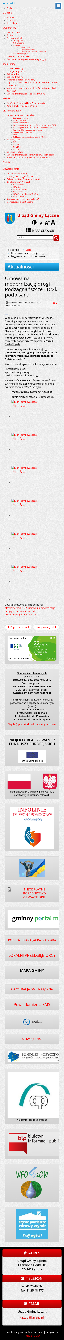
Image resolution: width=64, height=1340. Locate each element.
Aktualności (8, 3)
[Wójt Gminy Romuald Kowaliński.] (27, 548)
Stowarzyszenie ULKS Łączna (20, 202)
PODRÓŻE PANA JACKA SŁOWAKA (32, 940)
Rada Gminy (8, 63)
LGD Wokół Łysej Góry (17, 173)
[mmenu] (58, 5)
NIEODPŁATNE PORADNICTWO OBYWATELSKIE (34, 893)
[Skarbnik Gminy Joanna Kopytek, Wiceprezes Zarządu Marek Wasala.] (27, 449)
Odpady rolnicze (19, 120)
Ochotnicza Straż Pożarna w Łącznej (23, 179)
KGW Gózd (17, 187)
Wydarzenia (12, 8)
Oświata (16, 45)
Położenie (11, 20)
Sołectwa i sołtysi (15, 152)
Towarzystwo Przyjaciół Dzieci (20, 176)
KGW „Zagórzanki (20, 191)
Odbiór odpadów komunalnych (21, 115)
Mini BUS (17, 147)
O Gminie (7, 12)
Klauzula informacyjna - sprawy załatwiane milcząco (30, 154)
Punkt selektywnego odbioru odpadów (28, 130)
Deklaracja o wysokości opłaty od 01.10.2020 (30, 137)
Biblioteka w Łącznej (21, 54)
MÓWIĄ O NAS (32, 1039)
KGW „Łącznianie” (20, 189)
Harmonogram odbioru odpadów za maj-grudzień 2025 (34, 125)
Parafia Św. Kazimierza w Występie (23, 106)
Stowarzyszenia (10, 168)
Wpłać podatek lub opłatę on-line (32, 724)
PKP (14, 142)
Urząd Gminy (9, 27)
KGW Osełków (18, 184)
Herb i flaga (12, 23)
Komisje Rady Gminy (16, 71)
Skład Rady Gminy (15, 68)
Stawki (16, 135)
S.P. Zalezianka (25, 47)
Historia (10, 17)
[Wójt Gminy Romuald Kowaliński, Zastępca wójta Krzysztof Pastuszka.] (27, 416)
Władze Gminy (13, 32)
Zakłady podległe (15, 38)
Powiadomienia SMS (32, 1004)
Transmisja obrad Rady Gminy (21, 79)
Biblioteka (7, 162)
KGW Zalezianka (19, 196)
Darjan (16, 149)
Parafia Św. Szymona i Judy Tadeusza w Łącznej (28, 103)
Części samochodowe (21, 123)
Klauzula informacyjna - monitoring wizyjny (26, 59)
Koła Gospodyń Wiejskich (18, 182)
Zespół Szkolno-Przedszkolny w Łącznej (33, 52)
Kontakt (10, 35)
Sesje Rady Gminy (15, 77)
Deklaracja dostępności (18, 56)
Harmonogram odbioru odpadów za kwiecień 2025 (32, 127)
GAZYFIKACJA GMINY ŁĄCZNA (32, 989)
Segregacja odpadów (21, 118)
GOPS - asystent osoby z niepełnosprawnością (28, 157)
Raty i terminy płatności (22, 132)
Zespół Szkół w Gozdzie (27, 50)
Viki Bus (16, 144)
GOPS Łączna (18, 43)
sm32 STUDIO (32, 1335)
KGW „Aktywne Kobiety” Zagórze (25, 194)
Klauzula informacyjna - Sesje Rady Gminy (26, 93)
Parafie (6, 98)
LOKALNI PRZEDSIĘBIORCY (32, 955)
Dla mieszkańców (11, 110)
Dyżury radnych (14, 74)
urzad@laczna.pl (32, 1317)
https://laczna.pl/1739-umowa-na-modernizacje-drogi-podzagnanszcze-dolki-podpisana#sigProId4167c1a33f (30, 611)
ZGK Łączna (18, 40)
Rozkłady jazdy (13, 139)
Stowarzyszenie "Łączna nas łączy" (23, 199)
